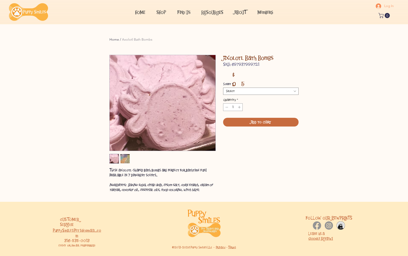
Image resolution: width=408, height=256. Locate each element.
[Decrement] (226, 107)
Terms (232, 247)
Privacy (221, 247)
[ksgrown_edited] (341, 225)
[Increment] (239, 107)
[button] (183, 12)
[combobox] (261, 91)
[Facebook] (317, 225)
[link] (384, 15)
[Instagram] (329, 225)
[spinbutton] (233, 107)
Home (114, 39)
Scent (228, 84)
